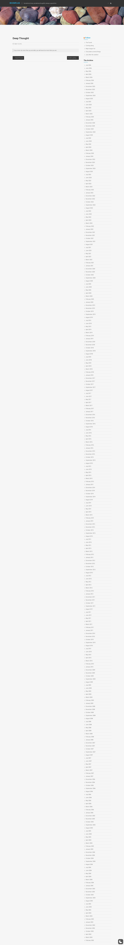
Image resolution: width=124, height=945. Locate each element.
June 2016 (89, 433)
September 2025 (90, 95)
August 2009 (89, 682)
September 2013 (90, 533)
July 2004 (88, 867)
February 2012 (90, 591)
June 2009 (89, 688)
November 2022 (90, 199)
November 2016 (90, 417)
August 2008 (89, 718)
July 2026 (88, 65)
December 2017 (90, 378)
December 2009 (90, 670)
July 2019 (88, 320)
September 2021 (90, 241)
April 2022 (88, 220)
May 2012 (88, 582)
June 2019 (89, 323)
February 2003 (90, 919)
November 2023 (90, 162)
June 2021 (89, 250)
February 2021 (90, 262)
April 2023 (88, 183)
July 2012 (88, 575)
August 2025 (89, 98)
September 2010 (90, 642)
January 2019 (89, 338)
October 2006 (90, 785)
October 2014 (90, 493)
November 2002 (90, 928)
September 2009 (90, 679)
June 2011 (89, 615)
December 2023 (90, 159)
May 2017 (88, 399)
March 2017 (89, 405)
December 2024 (90, 123)
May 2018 (88, 363)
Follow (87, 38)
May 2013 (88, 545)
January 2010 (89, 667)
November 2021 (90, 235)
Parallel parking (73, 58)
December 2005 (90, 816)
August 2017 (89, 390)
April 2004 (88, 876)
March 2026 (89, 77)
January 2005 (89, 849)
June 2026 (89, 68)
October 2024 (90, 129)
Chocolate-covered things (93, 51)
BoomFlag (15, 3)
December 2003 (90, 888)
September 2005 (90, 825)
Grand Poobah (18, 58)
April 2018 (88, 366)
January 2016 (89, 448)
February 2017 (90, 408)
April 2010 (88, 658)
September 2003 (90, 898)
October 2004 (90, 858)
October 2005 (90, 822)
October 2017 (90, 384)
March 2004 (89, 879)
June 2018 (89, 360)
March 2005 (89, 843)
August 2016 (89, 427)
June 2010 (89, 651)
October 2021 (90, 238)
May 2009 (88, 691)
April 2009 (88, 694)
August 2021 (89, 244)
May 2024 (88, 144)
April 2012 (88, 585)
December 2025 (90, 86)
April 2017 (88, 402)
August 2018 (89, 354)
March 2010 (89, 661)
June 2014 (89, 506)
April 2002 (88, 934)
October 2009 (90, 676)
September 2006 (90, 788)
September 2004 (90, 861)
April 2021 (88, 256)
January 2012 (89, 594)
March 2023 (89, 186)
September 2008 (90, 715)
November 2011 (90, 600)
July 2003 (88, 904)
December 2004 (90, 852)
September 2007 (90, 752)
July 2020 (88, 284)
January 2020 (89, 302)
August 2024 (89, 135)
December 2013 (90, 524)
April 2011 (88, 621)
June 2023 (89, 177)
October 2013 (90, 530)
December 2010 (90, 633)
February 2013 (90, 554)
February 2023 (90, 190)
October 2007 (90, 749)
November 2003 (90, 891)
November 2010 (90, 636)
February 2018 (90, 372)
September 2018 (90, 351)
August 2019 (89, 317)
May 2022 (88, 217)
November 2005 (90, 819)
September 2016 (90, 424)
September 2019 (90, 314)
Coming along (90, 45)
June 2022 (89, 214)
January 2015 (89, 484)
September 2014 (90, 496)
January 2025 (89, 120)
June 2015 (89, 469)
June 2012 (89, 578)
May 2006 (88, 800)
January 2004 (89, 885)
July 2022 (88, 211)
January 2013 (89, 557)
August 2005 (89, 828)
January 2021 (89, 265)
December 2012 (90, 560)
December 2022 (90, 196)
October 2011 (90, 603)
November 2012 (90, 563)
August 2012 (89, 572)
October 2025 (90, 92)
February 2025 (90, 117)
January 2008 (89, 740)
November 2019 (90, 308)
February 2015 (90, 481)
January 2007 (89, 776)
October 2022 (90, 202)
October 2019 (90, 311)
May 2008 (88, 727)
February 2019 (90, 335)
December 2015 (90, 451)
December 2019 (90, 305)
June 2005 (89, 834)
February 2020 (90, 299)
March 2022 (89, 223)
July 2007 (88, 758)
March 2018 (89, 369)
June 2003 (89, 907)
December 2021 (90, 232)
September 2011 (90, 606)
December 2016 (90, 414)
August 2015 (89, 463)
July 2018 (88, 357)
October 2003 (90, 895)
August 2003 (89, 901)
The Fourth (89, 42)
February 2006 (90, 809)
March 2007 (89, 770)
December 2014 (90, 487)
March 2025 (89, 114)
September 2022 (90, 205)
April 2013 (88, 548)
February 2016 (90, 445)
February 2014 (90, 518)
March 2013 (89, 551)
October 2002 (90, 931)
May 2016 (88, 436)
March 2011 (89, 624)
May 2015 (88, 472)
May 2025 (88, 107)
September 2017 (90, 387)
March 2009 (89, 697)
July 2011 (88, 612)
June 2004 (89, 870)
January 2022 (89, 229)
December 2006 (90, 779)
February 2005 (90, 846)
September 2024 (90, 132)
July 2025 (88, 101)
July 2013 (88, 539)
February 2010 (90, 664)
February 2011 (90, 627)
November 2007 (90, 746)
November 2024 (90, 126)
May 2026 (88, 71)
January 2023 (89, 193)
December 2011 (90, 597)
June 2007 (89, 761)
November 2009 (90, 673)
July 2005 (88, 831)
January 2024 (89, 156)
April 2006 (88, 803)
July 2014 (88, 503)
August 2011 (89, 609)
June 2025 (89, 104)
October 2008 (90, 712)
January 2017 (89, 411)
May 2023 (88, 180)
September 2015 (90, 460)
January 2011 (89, 630)
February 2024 (90, 153)
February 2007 (90, 773)
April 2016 (88, 439)
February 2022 (90, 226)
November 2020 (90, 272)
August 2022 (89, 208)
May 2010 (88, 654)
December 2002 (90, 925)
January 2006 (89, 812)
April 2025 (88, 111)
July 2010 (88, 648)
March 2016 (89, 442)
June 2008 (89, 724)
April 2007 (88, 767)
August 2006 (89, 791)
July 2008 (88, 721)
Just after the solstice (92, 54)
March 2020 (89, 296)
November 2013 (90, 527)
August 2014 (89, 499)
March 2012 (89, 588)
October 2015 (90, 457)
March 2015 (89, 478)
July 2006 (88, 794)
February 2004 (90, 882)
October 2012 (90, 566)
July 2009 (88, 685)
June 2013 (89, 542)
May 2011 (88, 618)
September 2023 (90, 168)
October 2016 (90, 420)
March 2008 (89, 733)
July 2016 (88, 430)
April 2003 (88, 913)
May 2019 (88, 326)
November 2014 (90, 490)
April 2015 (88, 475)
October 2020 (90, 275)
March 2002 (89, 937)
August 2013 (89, 536)
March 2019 (89, 332)
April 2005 (88, 840)
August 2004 (89, 864)
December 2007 (90, 743)
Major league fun (90, 48)
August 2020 (89, 281)
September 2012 (90, 569)
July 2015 (88, 466)
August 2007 (89, 755)
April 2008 (88, 730)
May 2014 (88, 509)
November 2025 (90, 89)
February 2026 (90, 80)
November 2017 (90, 381)
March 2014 (89, 515)
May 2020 (88, 290)
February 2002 (90, 940)
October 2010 (90, 639)
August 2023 (89, 171)
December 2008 (90, 706)
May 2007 (88, 764)
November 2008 (90, 709)
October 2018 (90, 348)
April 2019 (88, 329)
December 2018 (90, 341)
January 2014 (89, 521)
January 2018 (89, 375)
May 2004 (88, 873)
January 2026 (89, 83)
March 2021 (89, 259)
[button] (120, 941)
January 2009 (89, 703)
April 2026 (88, 74)
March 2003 (89, 916)
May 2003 (88, 910)
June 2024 (89, 141)
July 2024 (88, 138)
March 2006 (89, 806)
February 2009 (90, 700)
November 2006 (90, 782)
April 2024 (88, 147)
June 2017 (89, 396)
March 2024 (89, 150)
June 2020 (89, 287)
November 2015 (90, 454)
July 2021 (88, 247)
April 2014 (88, 512)
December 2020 (90, 269)
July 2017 (88, 393)
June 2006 (89, 797)
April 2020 (88, 293)
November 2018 (90, 345)
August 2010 (89, 645)
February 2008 (90, 737)
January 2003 (89, 922)
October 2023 (90, 165)
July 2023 (88, 174)
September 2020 (90, 278)
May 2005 (88, 837)
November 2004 (90, 855)
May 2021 (88, 253)
